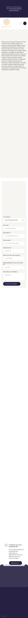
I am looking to (6, 217)
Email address (6, 232)
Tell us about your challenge (10, 271)
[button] (25, 23)
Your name (6, 225)
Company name (7, 247)
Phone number (7, 240)
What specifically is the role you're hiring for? (13, 263)
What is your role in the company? (11, 255)
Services (4, 616)
